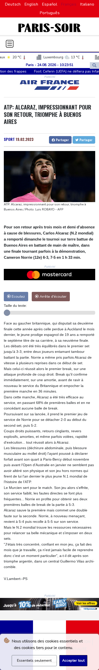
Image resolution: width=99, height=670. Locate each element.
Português (50, 13)
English (31, 4)
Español (49, 4)
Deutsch (13, 4)
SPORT (9, 139)
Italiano (87, 4)
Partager (62, 140)
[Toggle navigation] (10, 44)
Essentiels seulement (34, 660)
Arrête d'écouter (53, 296)
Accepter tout (73, 660)
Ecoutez (18, 296)
